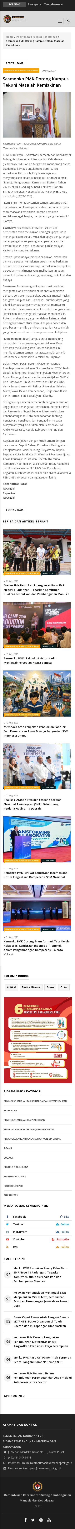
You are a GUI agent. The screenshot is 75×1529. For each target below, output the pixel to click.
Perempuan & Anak (15, 1176)
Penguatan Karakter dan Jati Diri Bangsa (29, 1129)
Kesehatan (10, 1110)
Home (9, 36)
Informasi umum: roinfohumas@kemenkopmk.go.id (39, 1463)
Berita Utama (14, 63)
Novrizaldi (9, 488)
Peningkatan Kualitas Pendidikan (36, 36)
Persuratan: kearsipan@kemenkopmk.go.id (34, 1468)
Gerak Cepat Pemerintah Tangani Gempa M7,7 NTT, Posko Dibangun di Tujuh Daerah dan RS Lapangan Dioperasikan (41, 1321)
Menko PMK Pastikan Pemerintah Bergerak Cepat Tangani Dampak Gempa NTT (42, 1360)
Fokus (50, 987)
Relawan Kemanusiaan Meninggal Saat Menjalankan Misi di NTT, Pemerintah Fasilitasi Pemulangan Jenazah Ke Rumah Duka (41, 1299)
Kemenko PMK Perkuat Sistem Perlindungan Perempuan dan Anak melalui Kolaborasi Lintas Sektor (42, 1378)
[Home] (15, 18)
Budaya (8, 1157)
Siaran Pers (48, 573)
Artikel (11, 987)
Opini (64, 987)
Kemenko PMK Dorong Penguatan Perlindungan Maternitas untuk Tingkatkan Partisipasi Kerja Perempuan (40, 1341)
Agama (8, 1148)
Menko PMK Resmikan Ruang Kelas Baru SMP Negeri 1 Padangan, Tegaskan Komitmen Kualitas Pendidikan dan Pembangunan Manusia (40, 1274)
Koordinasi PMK (13, 1186)
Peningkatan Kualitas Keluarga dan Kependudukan (35, 1101)
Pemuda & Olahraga (16, 1167)
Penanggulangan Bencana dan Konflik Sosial (32, 1138)
